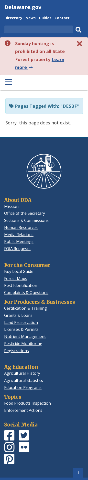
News (30, 18)
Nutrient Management (25, 336)
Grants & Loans (18, 315)
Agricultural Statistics (23, 380)
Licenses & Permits (21, 329)
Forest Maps (15, 278)
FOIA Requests (17, 248)
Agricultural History (22, 373)
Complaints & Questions (26, 292)
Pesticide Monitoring (23, 343)
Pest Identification (20, 285)
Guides (45, 18)
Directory (13, 18)
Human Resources (21, 227)
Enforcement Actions (23, 410)
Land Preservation (21, 322)
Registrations (16, 350)
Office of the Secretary (24, 213)
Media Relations (18, 234)
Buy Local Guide (18, 271)
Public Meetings (18, 241)
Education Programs (23, 387)
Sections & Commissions (26, 220)
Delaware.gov (23, 7)
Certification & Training (25, 308)
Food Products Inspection (27, 403)
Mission (11, 206)
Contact (62, 18)
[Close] (79, 44)
